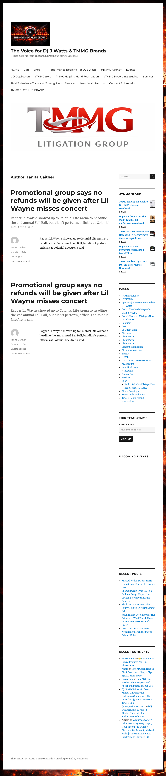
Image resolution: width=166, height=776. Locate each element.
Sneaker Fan (128, 658)
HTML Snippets (70, 774)
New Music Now (90, 83)
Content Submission (122, 83)
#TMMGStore (42, 76)
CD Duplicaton (20, 76)
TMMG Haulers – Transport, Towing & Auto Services (43, 83)
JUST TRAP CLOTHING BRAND (137, 360)
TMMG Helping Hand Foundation (77, 76)
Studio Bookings (130, 391)
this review (127, 679)
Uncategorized (18, 256)
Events (130, 69)
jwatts (125, 669)
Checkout (126, 333)
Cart (26, 69)
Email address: (127, 424)
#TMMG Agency (111, 69)
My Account (128, 364)
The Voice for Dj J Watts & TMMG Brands (58, 51)
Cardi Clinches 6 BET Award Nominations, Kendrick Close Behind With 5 (137, 632)
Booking (126, 323)
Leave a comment (20, 261)
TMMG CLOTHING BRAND (27, 90)
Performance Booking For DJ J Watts (72, 69)
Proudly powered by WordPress (72, 758)
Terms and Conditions (133, 394)
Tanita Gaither (18, 247)
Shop (37, 69)
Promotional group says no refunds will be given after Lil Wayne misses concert (60, 200)
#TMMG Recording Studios (120, 76)
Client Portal (128, 336)
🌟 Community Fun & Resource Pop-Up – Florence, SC (138, 662)
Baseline (128, 370)
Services (148, 76)
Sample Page (128, 374)
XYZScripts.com (96, 774)
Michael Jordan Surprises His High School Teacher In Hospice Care (138, 584)
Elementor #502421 (132, 350)
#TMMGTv (127, 299)
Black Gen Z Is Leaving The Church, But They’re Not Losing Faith (138, 608)
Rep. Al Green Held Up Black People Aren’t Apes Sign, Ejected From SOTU (138, 672)
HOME (15, 69)
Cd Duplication (129, 329)
